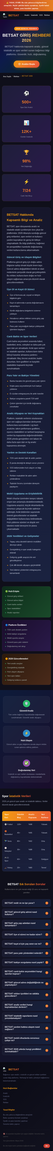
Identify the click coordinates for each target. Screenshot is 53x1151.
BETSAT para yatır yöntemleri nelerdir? (26, 953)
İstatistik (34, 15)
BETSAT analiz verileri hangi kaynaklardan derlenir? (26, 1006)
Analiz (26, 15)
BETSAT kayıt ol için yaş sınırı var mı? (26, 944)
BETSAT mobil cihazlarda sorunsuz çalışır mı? (26, 1039)
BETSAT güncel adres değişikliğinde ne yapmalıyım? (26, 983)
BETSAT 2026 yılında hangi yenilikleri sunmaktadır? (26, 1050)
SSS (41, 15)
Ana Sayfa (7, 76)
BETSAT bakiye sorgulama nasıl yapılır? (26, 962)
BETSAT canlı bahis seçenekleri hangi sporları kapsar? (26, 972)
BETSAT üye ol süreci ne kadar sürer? (26, 934)
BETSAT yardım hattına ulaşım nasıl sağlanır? (26, 1028)
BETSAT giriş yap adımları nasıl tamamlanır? (26, 924)
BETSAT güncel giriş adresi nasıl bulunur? (26, 913)
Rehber (47, 15)
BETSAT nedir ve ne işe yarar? (26, 903)
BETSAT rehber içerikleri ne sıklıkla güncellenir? (26, 995)
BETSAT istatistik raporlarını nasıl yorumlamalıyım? (26, 1017)
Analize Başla (28, 64)
